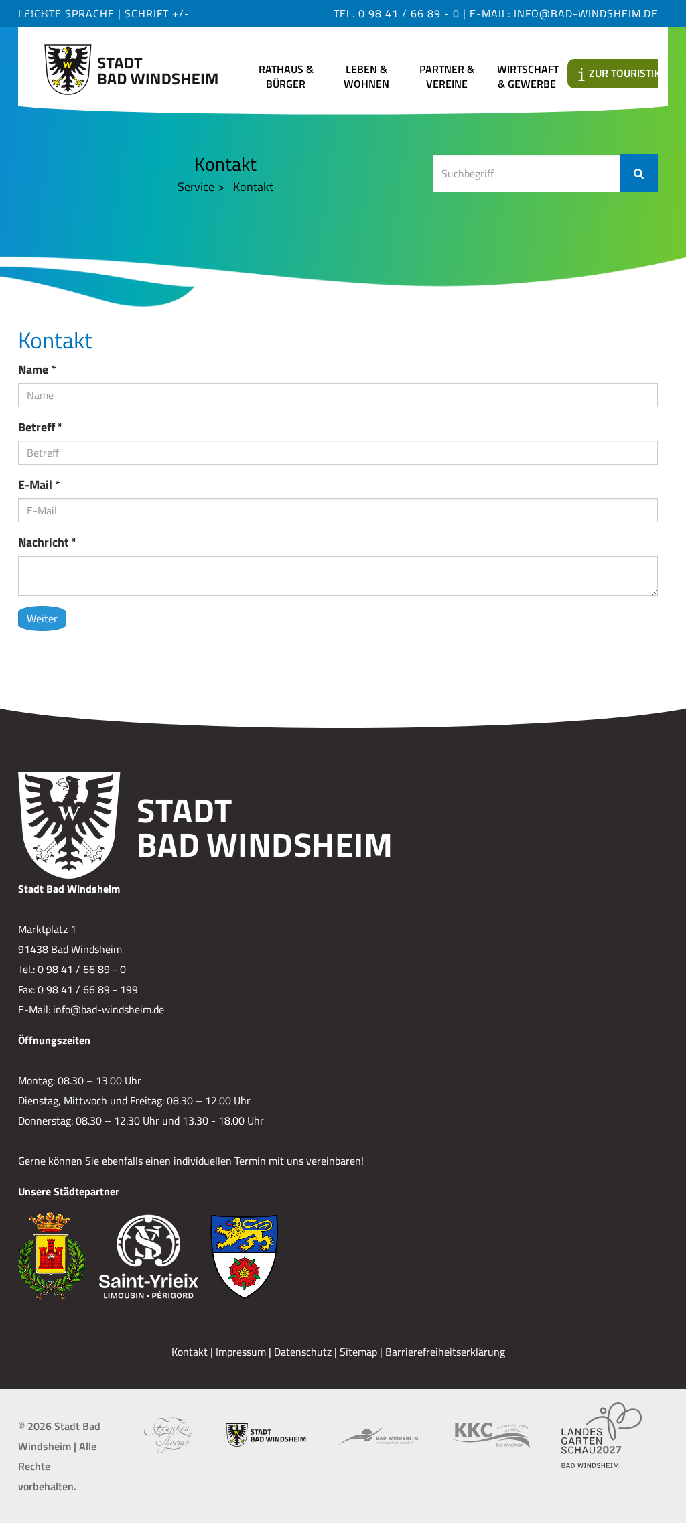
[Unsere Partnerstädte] (338, 1256)
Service (196, 186)
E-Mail (39, 485)
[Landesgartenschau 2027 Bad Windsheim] (601, 1435)
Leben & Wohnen (366, 76)
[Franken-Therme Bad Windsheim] (169, 1435)
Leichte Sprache (68, 13)
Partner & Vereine (446, 76)
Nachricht (47, 542)
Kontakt (251, 186)
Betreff (40, 427)
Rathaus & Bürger (286, 76)
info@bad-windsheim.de (586, 13)
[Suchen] (639, 173)
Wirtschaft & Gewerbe (528, 76)
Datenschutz (303, 1352)
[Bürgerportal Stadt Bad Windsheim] (266, 1435)
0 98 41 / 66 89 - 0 (409, 13)
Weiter (42, 618)
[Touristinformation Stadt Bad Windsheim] (378, 1435)
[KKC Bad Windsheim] (490, 1435)
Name (37, 369)
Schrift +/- (157, 13)
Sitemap (358, 1352)
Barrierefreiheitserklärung (445, 1352)
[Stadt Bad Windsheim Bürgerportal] (131, 64)
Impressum (241, 1352)
